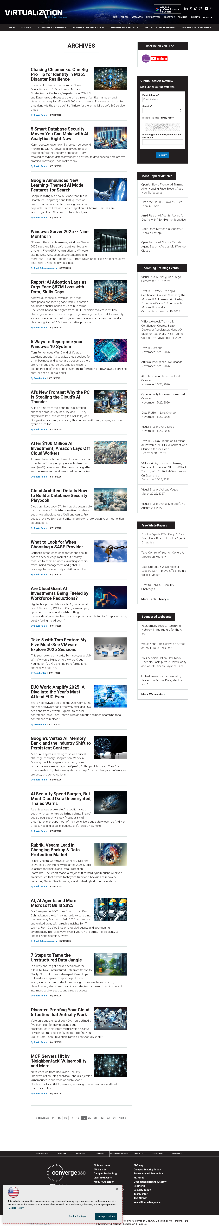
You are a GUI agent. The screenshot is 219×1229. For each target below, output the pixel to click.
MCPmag (139, 1177)
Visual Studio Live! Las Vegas (159, 489)
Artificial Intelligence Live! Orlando (162, 362)
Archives (80, 1154)
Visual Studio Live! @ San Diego (161, 277)
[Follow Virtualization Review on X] (190, 8)
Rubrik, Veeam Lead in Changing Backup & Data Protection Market (55, 849)
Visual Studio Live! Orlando (157, 426)
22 (102, 1117)
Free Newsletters (119, 1154)
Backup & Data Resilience (196, 27)
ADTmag (139, 1165)
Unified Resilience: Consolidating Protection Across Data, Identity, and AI (161, 680)
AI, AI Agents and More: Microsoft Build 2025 (54, 903)
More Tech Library (153, 599)
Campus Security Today (147, 1169)
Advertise (169, 17)
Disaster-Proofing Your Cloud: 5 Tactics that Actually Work (61, 1012)
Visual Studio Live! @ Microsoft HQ (163, 503)
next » (122, 1117)
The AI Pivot (140, 1198)
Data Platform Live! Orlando (158, 412)
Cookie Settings (77, 1216)
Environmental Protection (148, 1173)
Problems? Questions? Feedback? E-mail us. (121, 1224)
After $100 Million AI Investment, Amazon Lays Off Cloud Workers (60, 448)
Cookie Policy (16, 1208)
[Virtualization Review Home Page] (35, 14)
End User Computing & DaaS (88, 27)
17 (71, 1117)
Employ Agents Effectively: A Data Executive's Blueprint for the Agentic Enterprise (163, 538)
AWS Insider (100, 1169)
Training (182, 17)
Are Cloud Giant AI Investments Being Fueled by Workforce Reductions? (59, 593)
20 (89, 1117)
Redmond (139, 1185)
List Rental (157, 1154)
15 (59, 1117)
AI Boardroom (102, 1165)
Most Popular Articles (156, 176)
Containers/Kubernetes (52, 27)
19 (83, 1117)
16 (65, 1117)
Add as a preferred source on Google (169, 9)
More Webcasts (152, 694)
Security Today (142, 1190)
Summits (195, 17)
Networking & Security (124, 27)
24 (114, 1117)
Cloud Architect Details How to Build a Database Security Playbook (59, 495)
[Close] (117, 1189)
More (206, 17)
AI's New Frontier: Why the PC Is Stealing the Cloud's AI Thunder (60, 397)
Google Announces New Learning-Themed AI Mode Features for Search (57, 185)
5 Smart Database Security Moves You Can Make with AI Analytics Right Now (59, 133)
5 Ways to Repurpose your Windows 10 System (57, 344)
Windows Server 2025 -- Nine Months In (59, 234)
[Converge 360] (66, 1173)
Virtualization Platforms (160, 27)
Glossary (177, 1154)
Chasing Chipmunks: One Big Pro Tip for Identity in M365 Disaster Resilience (59, 74)
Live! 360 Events (103, 1177)
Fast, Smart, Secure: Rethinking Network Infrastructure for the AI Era (162, 630)
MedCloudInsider (104, 1181)
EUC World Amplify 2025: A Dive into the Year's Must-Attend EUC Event (58, 692)
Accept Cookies (106, 1216)
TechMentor (141, 1194)
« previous (42, 1117)
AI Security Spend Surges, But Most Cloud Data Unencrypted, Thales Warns (61, 798)
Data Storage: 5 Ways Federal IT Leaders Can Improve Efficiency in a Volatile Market (163, 571)
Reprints (138, 1154)
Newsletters (153, 17)
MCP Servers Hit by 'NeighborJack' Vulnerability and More (58, 1061)
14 (53, 1117)
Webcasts (137, 17)
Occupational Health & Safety (150, 1181)
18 (77, 1117)
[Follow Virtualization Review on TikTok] (195, 9)
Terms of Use (142, 1220)
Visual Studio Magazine (147, 1202)
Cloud (11, 27)
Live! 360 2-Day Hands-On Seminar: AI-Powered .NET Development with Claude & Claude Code (164, 445)
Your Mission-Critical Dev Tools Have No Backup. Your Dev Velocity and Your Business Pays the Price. (163, 662)
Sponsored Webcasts (156, 616)
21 (95, 1117)
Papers (124, 17)
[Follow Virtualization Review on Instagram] (200, 9)
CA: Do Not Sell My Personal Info (169, 1220)
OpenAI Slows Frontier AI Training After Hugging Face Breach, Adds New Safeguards (162, 188)
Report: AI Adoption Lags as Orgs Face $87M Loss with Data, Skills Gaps (59, 287)
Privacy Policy (166, 118)
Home (114, 17)
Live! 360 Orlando (151, 348)
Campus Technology (105, 1173)
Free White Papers (154, 525)
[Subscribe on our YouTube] (153, 61)
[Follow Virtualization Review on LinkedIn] (186, 9)
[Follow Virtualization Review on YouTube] (206, 8)
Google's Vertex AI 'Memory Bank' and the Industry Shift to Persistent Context (61, 743)
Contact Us (42, 1154)
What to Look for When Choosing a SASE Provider (57, 544)
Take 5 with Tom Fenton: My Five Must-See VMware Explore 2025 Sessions (58, 644)
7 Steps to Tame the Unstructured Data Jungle (56, 958)
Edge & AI (26, 27)
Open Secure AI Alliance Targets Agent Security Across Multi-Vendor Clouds (163, 246)
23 (108, 1117)
